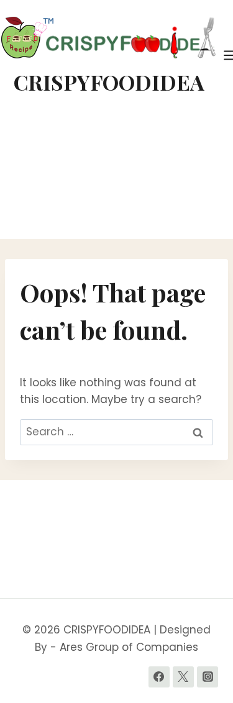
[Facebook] (159, 676)
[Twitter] (183, 676)
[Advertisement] (116, 175)
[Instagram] (207, 676)
